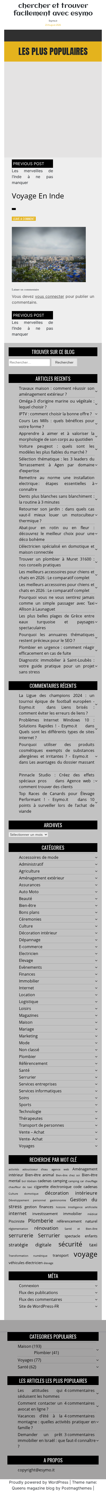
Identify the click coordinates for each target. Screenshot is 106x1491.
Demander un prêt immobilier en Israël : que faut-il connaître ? (57, 1440)
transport (61, 1255)
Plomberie (40, 1220)
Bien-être (27, 905)
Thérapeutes (31, 1118)
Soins (24, 1097)
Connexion (29, 1285)
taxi (93, 1245)
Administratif (31, 864)
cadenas (45, 1180)
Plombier (27, 1056)
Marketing (28, 1036)
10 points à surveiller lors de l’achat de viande (56, 805)
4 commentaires (79, 1390)
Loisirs (25, 1008)
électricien (34, 1262)
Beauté (25, 898)
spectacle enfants (81, 1235)
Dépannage (29, 939)
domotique (31, 1193)
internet (18, 1213)
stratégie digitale (30, 1245)
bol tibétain (29, 1181)
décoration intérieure (71, 1193)
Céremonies (30, 919)
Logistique (28, 1001)
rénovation (46, 1228)
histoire (61, 1207)
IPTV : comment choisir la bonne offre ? (55, 414)
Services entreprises (38, 1084)
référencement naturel (77, 1221)
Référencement (33, 1063)
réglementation (18, 1228)
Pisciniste (16, 1221)
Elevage (26, 960)
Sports (25, 1104)
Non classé (29, 1049)
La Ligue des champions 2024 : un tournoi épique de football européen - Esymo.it (56, 701)
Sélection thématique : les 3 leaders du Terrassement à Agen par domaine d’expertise (56, 464)
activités (14, 1169)
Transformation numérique (28, 1255)
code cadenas (85, 1186)
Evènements (30, 967)
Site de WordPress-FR (39, 1306)
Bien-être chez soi (68, 1175)
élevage (48, 1263)
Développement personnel (27, 1200)
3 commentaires (79, 1434)
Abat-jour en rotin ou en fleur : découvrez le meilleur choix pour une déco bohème (56, 533)
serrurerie (21, 1235)
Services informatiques (40, 1091)
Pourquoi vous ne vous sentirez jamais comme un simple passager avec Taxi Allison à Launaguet (56, 603)
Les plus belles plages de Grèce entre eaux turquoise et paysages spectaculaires (56, 621)
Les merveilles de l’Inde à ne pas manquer (32, 176)
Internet (26, 988)
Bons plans (29, 912)
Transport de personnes (41, 1125)
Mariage (26, 1029)
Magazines (28, 1015)
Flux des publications (38, 1292)
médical (92, 1214)
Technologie (30, 1111)
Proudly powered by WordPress (38, 1482)
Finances (27, 974)
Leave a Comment (24, 219)
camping (60, 1180)
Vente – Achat (31, 1132)
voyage (85, 1254)
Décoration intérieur (38, 933)
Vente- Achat (31, 1139)
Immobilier (29, 981)
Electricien (28, 953)
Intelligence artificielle (82, 1207)
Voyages (27, 1146)
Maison (26, 1022)
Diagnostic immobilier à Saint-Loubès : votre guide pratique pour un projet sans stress (56, 666)
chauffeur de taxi (20, 1187)
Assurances (29, 885)
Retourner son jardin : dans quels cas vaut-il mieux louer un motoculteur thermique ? (56, 514)
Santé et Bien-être (81, 1228)
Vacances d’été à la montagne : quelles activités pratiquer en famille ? (57, 1421)
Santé (24, 1070)
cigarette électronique (53, 1186)
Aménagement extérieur (41, 878)
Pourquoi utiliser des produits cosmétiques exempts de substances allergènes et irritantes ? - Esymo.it (56, 750)
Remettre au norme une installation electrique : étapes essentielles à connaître (56, 483)
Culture (26, 926)
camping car (76, 1181)
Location (27, 994)
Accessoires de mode (38, 857)
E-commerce (30, 946)
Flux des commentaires (40, 1299)
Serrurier (27, 1077)
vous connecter (49, 296)
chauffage (91, 1181)
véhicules (16, 1262)
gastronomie (58, 1200)
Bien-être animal (39, 1174)
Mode (24, 1043)
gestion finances (38, 1206)
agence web (60, 1169)
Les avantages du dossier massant (61, 762)
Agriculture (29, 871)
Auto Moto (29, 891)
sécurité (70, 1244)
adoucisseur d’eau (35, 1169)
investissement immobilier (57, 1213)
